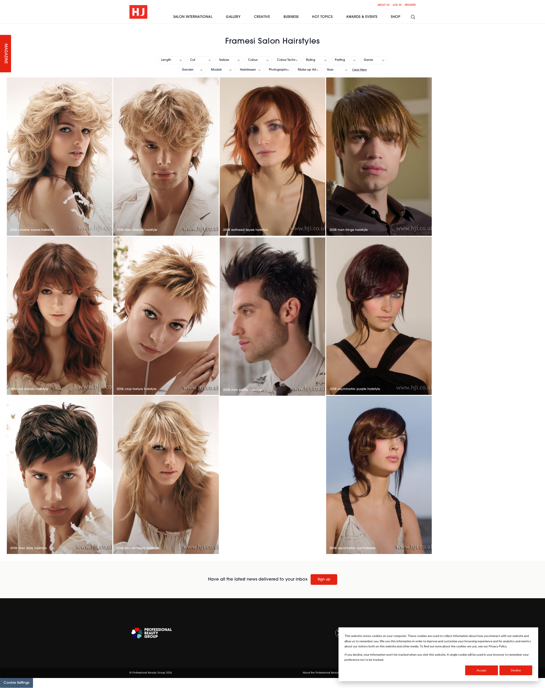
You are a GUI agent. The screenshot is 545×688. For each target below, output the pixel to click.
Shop (395, 17)
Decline (516, 670)
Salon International (192, 17)
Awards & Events (361, 17)
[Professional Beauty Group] (151, 633)
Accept (481, 670)
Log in (397, 5)
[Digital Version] (3, 26)
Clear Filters (359, 70)
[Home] (138, 12)
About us (383, 5)
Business (291, 17)
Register (410, 5)
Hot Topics (322, 17)
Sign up (324, 579)
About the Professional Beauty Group (325, 673)
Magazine (5, 54)
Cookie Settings (16, 683)
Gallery (233, 17)
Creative (262, 17)
